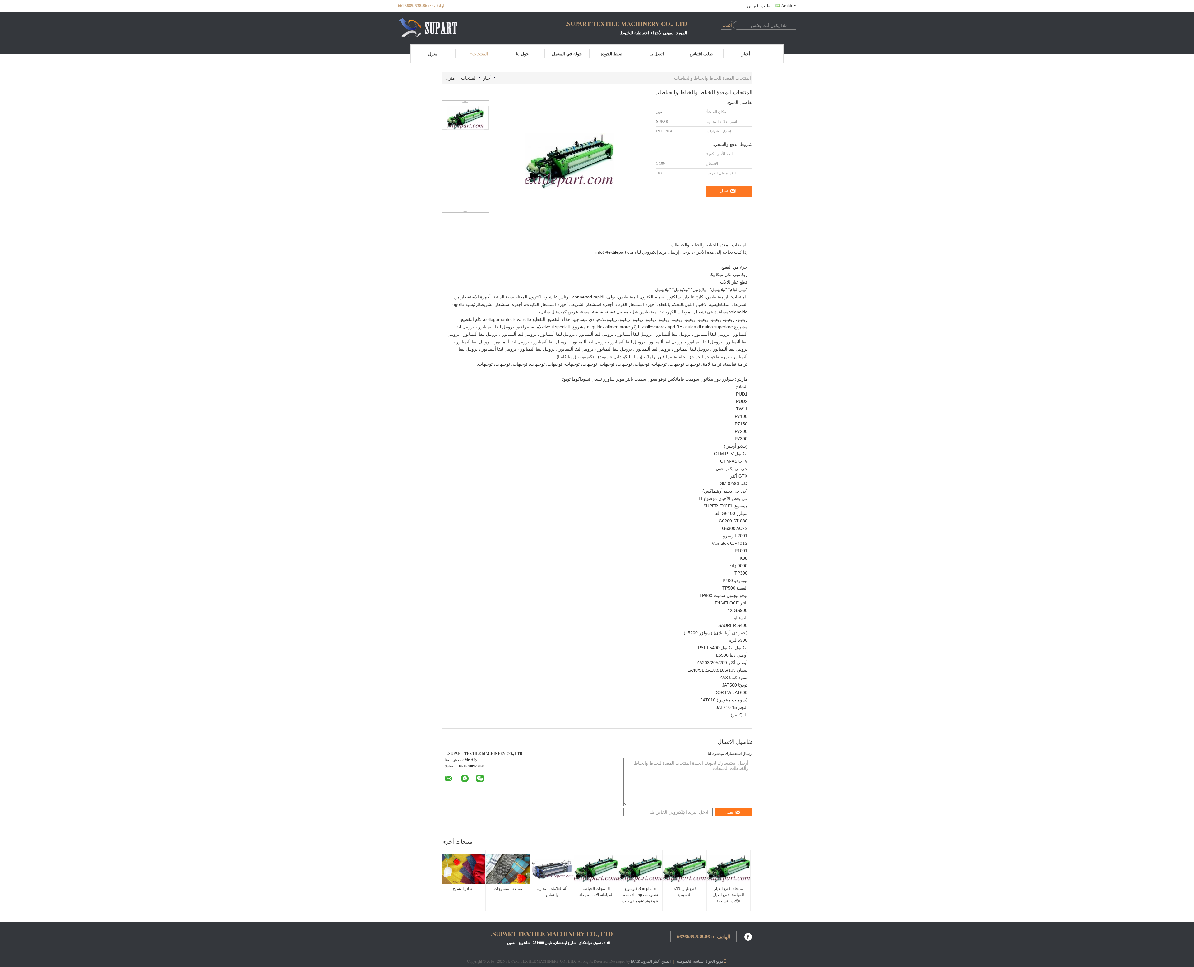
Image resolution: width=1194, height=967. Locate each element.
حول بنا (522, 53)
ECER (635, 961)
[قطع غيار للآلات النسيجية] (684, 868)
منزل (432, 53)
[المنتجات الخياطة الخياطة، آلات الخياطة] (596, 868)
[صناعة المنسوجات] (508, 868)
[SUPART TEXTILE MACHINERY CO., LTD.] (432, 27)
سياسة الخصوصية (690, 961)
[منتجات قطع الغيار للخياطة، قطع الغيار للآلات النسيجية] (728, 868)
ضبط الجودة (611, 53)
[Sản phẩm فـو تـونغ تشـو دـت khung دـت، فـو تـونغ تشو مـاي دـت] (640, 868)
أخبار (746, 53)
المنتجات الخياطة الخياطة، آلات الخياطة (596, 891)
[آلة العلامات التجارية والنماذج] (552, 868)
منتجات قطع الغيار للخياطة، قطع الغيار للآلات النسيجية (728, 894)
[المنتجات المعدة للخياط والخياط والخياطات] (465, 118)
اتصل (724, 190)
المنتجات (480, 53)
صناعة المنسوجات (508, 888)
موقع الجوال (714, 961)
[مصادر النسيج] (463, 868)
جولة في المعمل (567, 53)
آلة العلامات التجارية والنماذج (552, 891)
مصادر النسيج (463, 888)
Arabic (787, 5)
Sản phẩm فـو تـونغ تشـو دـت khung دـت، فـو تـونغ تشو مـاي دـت (640, 894)
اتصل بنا (656, 53)
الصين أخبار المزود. (655, 961)
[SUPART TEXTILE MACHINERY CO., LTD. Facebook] (748, 936)
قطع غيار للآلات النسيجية (684, 891)
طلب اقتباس (758, 5)
